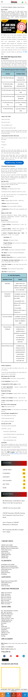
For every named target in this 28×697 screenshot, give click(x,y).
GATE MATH (6, 477)
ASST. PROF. (6, 484)
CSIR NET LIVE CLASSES (7, 545)
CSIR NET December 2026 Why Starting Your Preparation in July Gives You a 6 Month (14, 515)
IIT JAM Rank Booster (6, 621)
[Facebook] (4, 656)
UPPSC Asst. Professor (6, 592)
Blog (2, 624)
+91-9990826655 (9, 646)
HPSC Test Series (5, 600)
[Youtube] (17, 656)
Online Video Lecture (6, 549)
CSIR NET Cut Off (5, 632)
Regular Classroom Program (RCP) (9, 546)
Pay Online (3, 623)
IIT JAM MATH (6, 473)
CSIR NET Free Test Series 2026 (11, 508)
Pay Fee (19, 695)
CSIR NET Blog (4, 557)
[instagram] (11, 656)
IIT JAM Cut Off (4, 631)
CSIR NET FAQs (4, 556)
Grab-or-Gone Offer (6, 617)
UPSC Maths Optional (6, 615)
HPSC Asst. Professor (6, 599)
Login (25, 695)
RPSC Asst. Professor (6, 597)
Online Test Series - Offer (7, 618)
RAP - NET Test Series (6, 612)
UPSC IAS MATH (7, 480)
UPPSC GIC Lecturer (6, 595)
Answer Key (4, 626)
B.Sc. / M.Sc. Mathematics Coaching (9, 610)
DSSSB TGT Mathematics (7, 613)
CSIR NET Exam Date (6, 554)
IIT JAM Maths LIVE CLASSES (7, 564)
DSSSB (4, 488)
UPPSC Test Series (5, 594)
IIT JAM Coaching (14, 453)
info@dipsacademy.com (10, 649)
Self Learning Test (5, 628)
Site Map (3, 636)
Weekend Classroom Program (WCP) (9, 548)
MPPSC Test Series (5, 603)
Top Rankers (4, 629)
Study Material (4, 551)
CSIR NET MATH (7, 469)
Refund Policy (4, 634)
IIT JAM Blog (4, 574)
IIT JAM (25, 52)
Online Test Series (5, 553)
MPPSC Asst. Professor (6, 602)
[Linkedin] (24, 656)
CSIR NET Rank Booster (6, 620)
